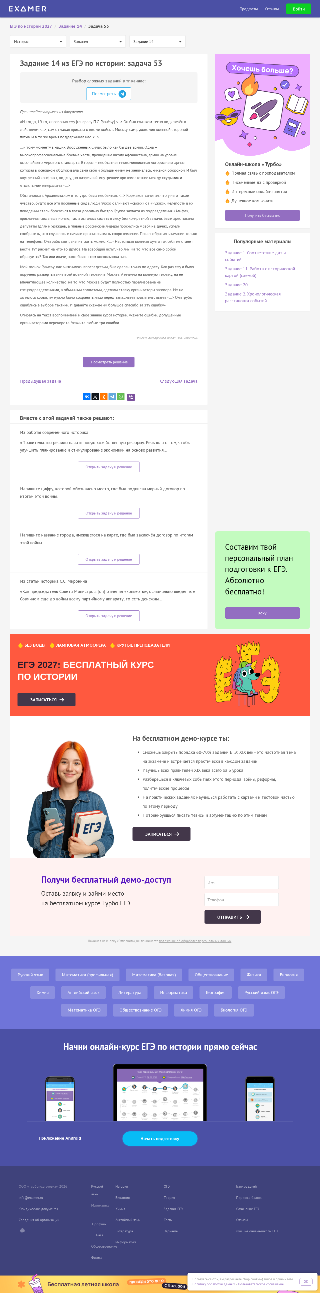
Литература (129, 992)
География (216, 992)
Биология (289, 975)
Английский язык (84, 992)
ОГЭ (167, 1186)
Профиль (99, 1224)
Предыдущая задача (40, 381)
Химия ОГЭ (191, 1010)
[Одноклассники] (104, 396)
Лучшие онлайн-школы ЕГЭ (257, 1231)
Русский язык (30, 975)
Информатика (173, 992)
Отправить (230, 917)
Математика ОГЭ (84, 1010)
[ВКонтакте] (86, 396)
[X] (95, 396)
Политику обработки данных (213, 1284)
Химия (42, 992)
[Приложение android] (22, 1231)
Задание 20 (236, 284)
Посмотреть (104, 93)
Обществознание (211, 975)
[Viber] (131, 397)
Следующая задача (179, 381)
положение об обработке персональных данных (195, 941)
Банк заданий (246, 1186)
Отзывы (242, 1220)
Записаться (44, 700)
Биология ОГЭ (234, 1010)
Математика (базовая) (154, 975)
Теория (169, 1197)
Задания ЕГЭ (173, 1209)
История (122, 1186)
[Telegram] (112, 396)
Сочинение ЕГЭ (247, 1209)
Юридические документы (38, 1209)
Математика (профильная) (87, 975)
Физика (254, 975)
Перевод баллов (249, 1197)
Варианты (171, 1231)
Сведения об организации (39, 1220)
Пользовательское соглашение (261, 1284)
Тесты (168, 1220)
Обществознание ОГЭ (141, 1010)
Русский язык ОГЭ (261, 992)
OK (306, 1282)
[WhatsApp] (120, 396)
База (99, 1235)
